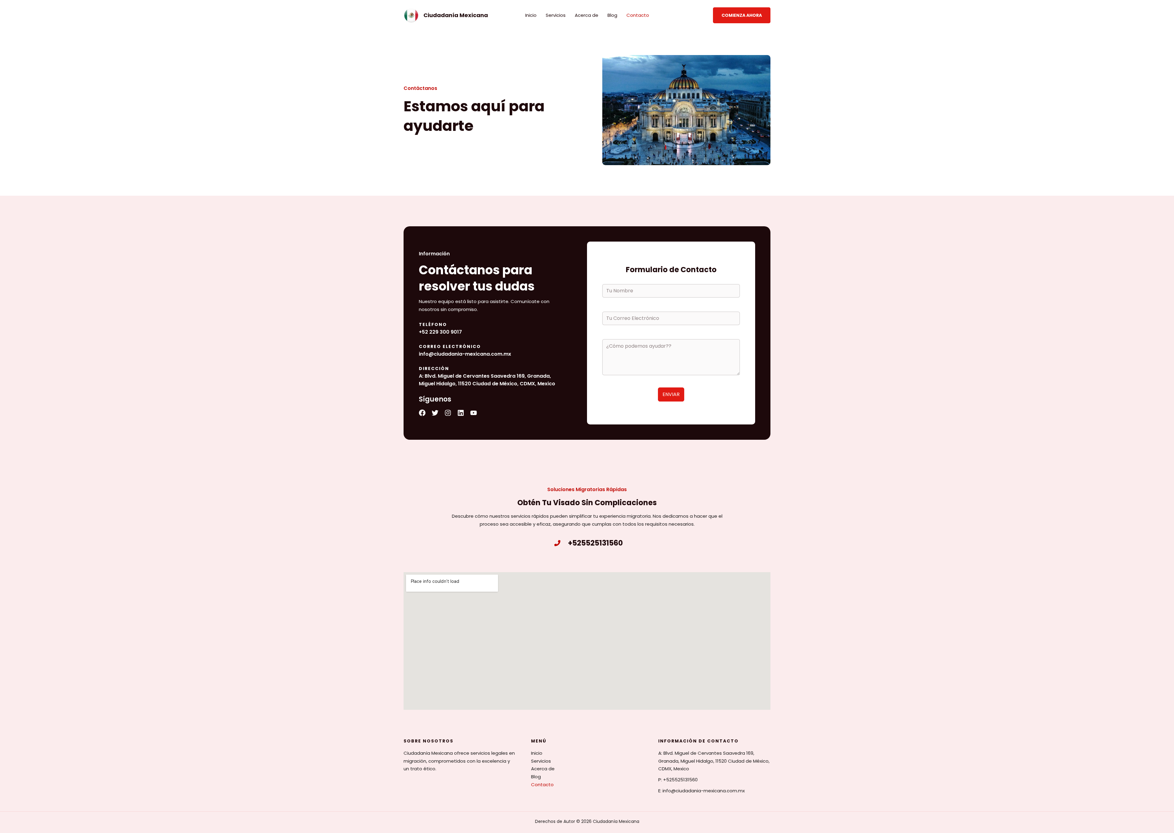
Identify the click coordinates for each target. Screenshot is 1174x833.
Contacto (637, 15)
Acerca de (586, 15)
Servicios (556, 15)
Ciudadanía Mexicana (455, 15)
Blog (612, 15)
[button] (741, 15)
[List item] (422, 412)
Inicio (531, 15)
